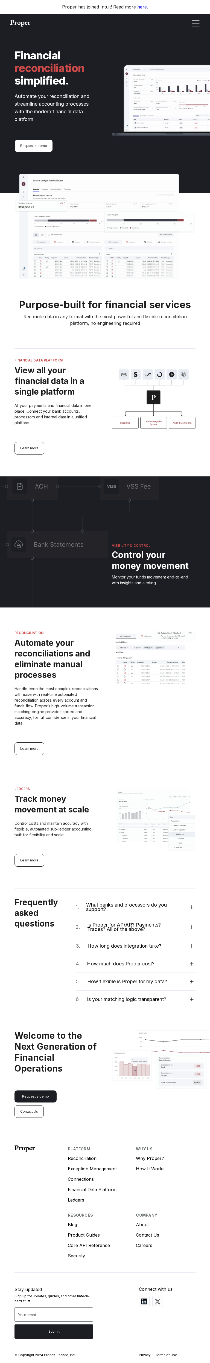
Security (76, 1255)
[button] (196, 23)
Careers (144, 1245)
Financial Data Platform (92, 1189)
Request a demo (33, 146)
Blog (72, 1224)
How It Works (150, 1168)
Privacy (145, 1355)
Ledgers (76, 1200)
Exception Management (92, 1168)
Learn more (29, 448)
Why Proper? (150, 1158)
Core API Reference (89, 1245)
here (142, 7)
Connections (81, 1179)
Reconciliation (82, 1158)
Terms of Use (166, 1355)
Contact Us (29, 1111)
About (142, 1224)
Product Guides (84, 1235)
